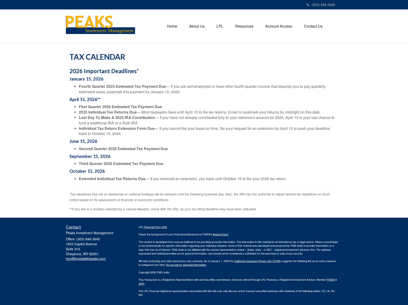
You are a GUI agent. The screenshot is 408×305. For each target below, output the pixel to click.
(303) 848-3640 (323, 4)
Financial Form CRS (155, 227)
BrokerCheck (220, 234)
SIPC (141, 283)
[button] (197, 26)
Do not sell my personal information (186, 265)
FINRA (331, 279)
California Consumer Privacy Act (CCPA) (257, 261)
